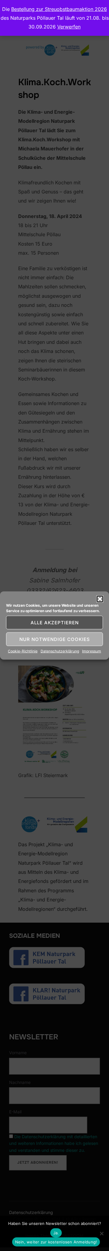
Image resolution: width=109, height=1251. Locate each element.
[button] (100, 599)
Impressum (91, 651)
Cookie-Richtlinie (23, 651)
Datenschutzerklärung (60, 651)
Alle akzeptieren (55, 622)
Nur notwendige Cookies (54, 639)
